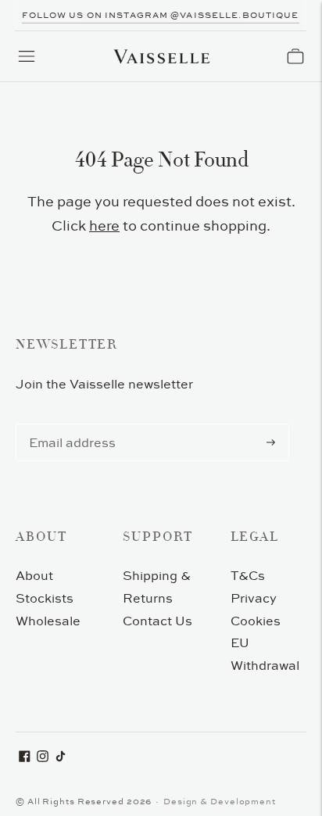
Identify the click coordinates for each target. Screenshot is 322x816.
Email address (69, 424)
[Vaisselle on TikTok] (60, 757)
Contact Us (157, 620)
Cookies (256, 620)
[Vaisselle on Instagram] (42, 757)
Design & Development (219, 801)
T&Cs (248, 575)
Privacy (254, 598)
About (34, 575)
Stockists (44, 598)
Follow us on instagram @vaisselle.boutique (160, 15)
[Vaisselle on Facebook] (24, 757)
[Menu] (27, 56)
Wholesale (48, 620)
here (104, 225)
